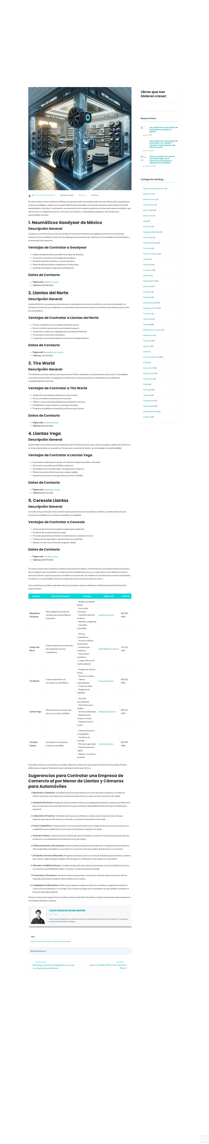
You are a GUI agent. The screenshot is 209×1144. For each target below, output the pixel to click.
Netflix (145, 352)
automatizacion (148, 205)
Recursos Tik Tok (114, 1050)
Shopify (146, 384)
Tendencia (146, 395)
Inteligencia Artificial (150, 308)
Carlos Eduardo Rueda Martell (45, 195)
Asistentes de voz (149, 199)
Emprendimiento (149, 281)
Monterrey (112, 1024)
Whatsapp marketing (150, 411)
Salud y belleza (148, 379)
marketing (146, 324)
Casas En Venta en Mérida (147, 1134)
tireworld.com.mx (51, 422)
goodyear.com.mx (51, 282)
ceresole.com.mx (51, 556)
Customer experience (150, 254)
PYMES (146, 362)
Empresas (82, 195)
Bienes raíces (148, 216)
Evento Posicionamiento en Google (130, 1053)
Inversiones (147, 314)
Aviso (110, 1028)
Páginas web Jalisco (132, 1067)
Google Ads (147, 297)
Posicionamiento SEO (151, 357)
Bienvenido (112, 1015)
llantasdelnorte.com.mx (53, 352)
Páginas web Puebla (132, 1075)
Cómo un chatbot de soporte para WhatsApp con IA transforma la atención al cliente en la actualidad (162, 159)
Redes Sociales (148, 373)
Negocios (146, 346)
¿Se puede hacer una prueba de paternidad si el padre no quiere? (163, 129)
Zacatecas (129, 1024)
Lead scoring (147, 319)
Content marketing (150, 243)
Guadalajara (112, 1019)
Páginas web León (132, 1104)
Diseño (145, 259)
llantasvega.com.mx (52, 489)
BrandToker (147, 226)
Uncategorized (148, 401)
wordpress (147, 417)
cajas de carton (131, 1111)
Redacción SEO (148, 368)
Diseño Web (147, 265)
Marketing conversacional (152, 330)
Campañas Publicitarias (151, 232)
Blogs (145, 221)
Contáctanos (130, 1015)
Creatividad (147, 248)
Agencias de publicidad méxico (154, 188)
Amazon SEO (147, 194)
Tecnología (147, 390)
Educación (147, 275)
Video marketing (149, 406)
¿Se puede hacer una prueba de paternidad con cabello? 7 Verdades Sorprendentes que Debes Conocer (163, 144)
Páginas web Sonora (132, 1096)
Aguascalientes (131, 1019)
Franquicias (147, 292)
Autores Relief (148, 210)
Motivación (147, 341)
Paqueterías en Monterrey (149, 1137)
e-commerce (147, 270)
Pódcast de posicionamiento (121, 1137)
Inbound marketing (150, 303)
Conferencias (148, 237)
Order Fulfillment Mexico (120, 1134)
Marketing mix (148, 335)
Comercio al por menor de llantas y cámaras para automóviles (50, 941)
